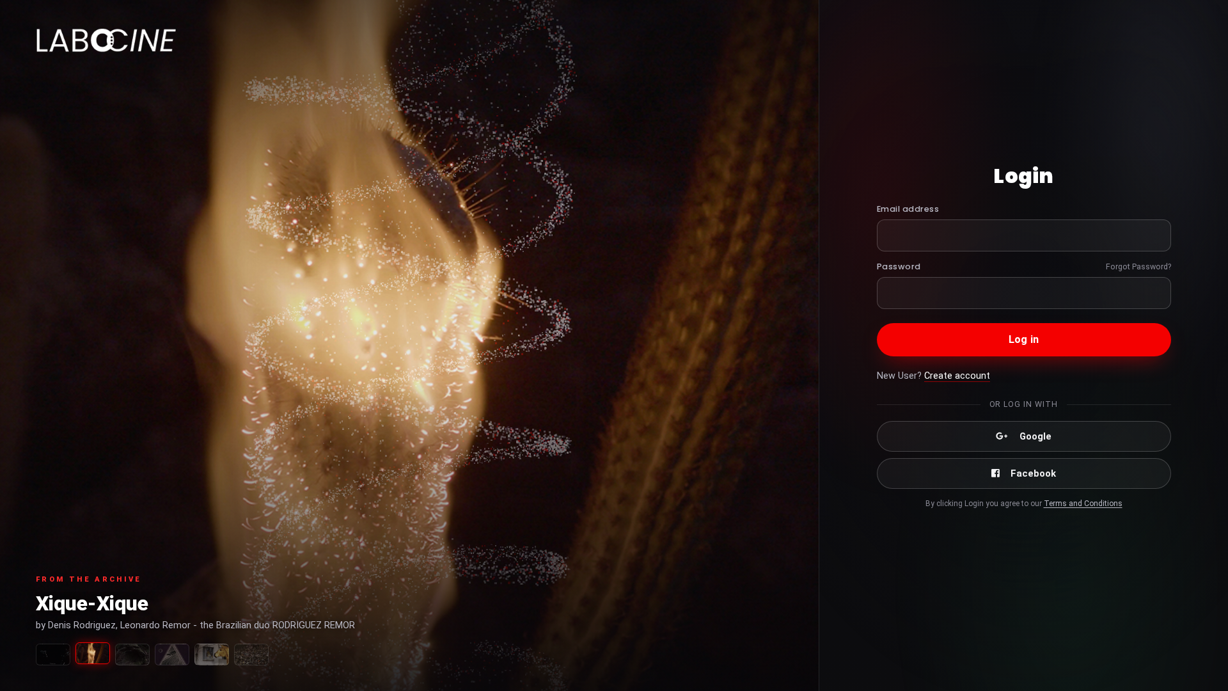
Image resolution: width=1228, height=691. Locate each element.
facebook (1033, 473)
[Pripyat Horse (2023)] (211, 654)
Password (899, 266)
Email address (908, 208)
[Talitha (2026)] (132, 654)
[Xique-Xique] (92, 653)
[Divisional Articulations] (172, 654)
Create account (957, 375)
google (1035, 436)
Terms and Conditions (1083, 503)
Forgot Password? (1138, 266)
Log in (1024, 339)
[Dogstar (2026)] (53, 654)
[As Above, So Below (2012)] (251, 654)
